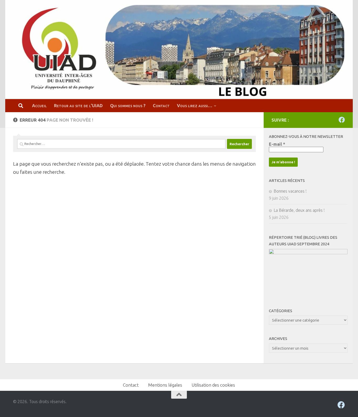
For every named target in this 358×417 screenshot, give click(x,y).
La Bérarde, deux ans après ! (299, 210)
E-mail (277, 144)
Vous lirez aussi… (194, 105)
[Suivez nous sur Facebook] (342, 120)
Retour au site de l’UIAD (78, 105)
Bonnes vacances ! (290, 191)
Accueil (39, 105)
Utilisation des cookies (213, 384)
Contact (161, 105)
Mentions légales (165, 384)
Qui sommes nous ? (127, 105)
